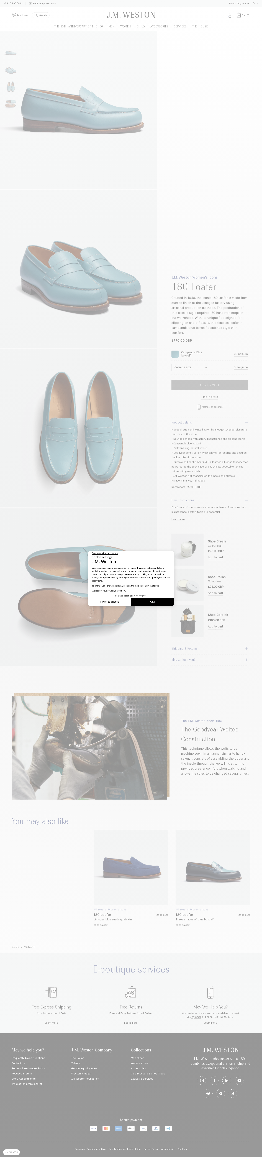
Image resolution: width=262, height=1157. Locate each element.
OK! (152, 602)
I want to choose (109, 602)
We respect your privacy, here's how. (109, 591)
